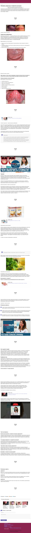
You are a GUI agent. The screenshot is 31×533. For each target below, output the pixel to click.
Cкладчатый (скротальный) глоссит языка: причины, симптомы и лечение (5, 507)
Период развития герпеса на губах (14, 220)
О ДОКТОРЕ (6, 523)
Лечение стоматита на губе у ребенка (14, 118)
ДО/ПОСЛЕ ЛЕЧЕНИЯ (7, 524)
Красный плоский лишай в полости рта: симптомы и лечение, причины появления (11, 507)
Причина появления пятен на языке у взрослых (24, 507)
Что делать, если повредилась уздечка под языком (18, 507)
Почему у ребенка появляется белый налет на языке (17, 283)
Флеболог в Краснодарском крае (15, 527)
